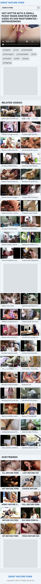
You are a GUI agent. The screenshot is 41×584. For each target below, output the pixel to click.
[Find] (38, 7)
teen (17, 58)
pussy (26, 58)
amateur (8, 58)
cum (17, 50)
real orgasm (9, 54)
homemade (27, 50)
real (34, 54)
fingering (8, 63)
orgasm (7, 50)
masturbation (23, 54)
